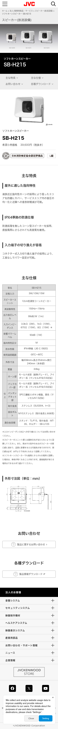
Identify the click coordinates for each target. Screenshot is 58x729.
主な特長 (10, 78)
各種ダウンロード (41, 84)
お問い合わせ (13, 84)
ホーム (4, 11)
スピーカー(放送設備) (44, 11)
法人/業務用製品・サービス (21, 11)
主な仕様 (36, 78)
